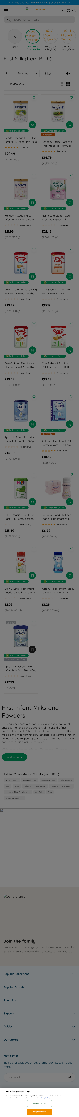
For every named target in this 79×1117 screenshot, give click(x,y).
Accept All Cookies (39, 1112)
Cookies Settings (39, 1103)
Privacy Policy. (45, 1098)
